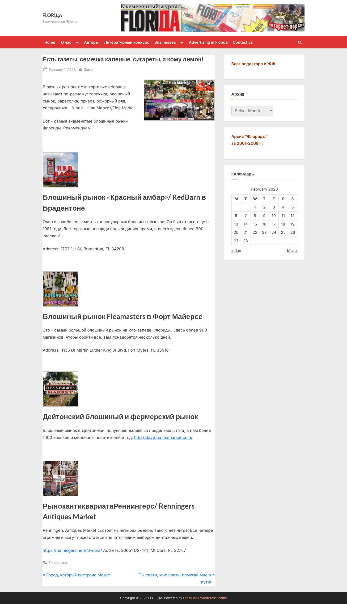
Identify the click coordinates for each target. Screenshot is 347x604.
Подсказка (58, 563)
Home (49, 42)
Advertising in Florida (208, 42)
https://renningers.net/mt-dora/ (72, 550)
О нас (66, 42)
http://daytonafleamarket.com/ (163, 437)
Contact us (243, 42)
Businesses (165, 42)
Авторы (91, 42)
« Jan (236, 250)
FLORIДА (52, 15)
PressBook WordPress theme (205, 598)
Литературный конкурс (126, 42)
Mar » (292, 250)
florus (88, 69)
